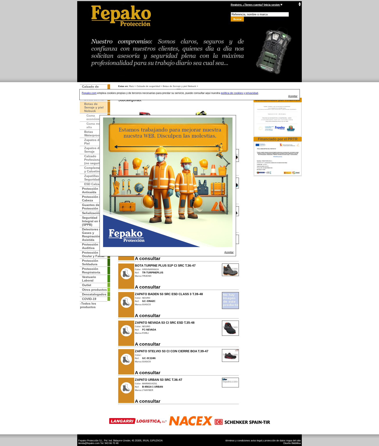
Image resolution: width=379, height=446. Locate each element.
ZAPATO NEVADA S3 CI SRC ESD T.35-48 (165, 322)
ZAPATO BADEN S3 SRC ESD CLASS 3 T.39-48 (169, 294)
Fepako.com (89, 93)
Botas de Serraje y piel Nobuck (179, 86)
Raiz (131, 86)
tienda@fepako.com (89, 443)
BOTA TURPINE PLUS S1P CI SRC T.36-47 (165, 265)
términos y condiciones (237, 440)
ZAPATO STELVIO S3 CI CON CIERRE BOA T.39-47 (171, 351)
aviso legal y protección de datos (268, 440)
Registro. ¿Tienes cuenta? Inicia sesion (255, 4)
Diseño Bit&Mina (292, 443)
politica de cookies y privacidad (239, 93)
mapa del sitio (293, 440)
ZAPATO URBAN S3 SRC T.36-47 (158, 379)
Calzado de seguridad (148, 86)
